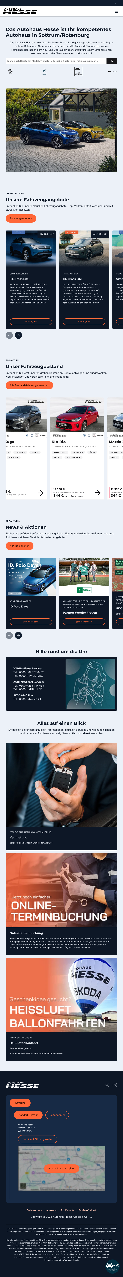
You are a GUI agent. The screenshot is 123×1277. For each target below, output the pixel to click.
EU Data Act (68, 1210)
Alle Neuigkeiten (19, 545)
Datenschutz (34, 1210)
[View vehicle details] (55, 493)
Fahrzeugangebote (21, 218)
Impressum (51, 1210)
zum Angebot (31, 321)
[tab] (20, 1103)
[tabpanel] (61, 1153)
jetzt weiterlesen (31, 621)
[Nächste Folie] (18, 335)
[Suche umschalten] (115, 3)
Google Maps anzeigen (61, 1168)
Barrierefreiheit (87, 1210)
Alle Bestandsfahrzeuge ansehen (29, 385)
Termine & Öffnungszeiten (37, 1139)
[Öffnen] (116, 11)
